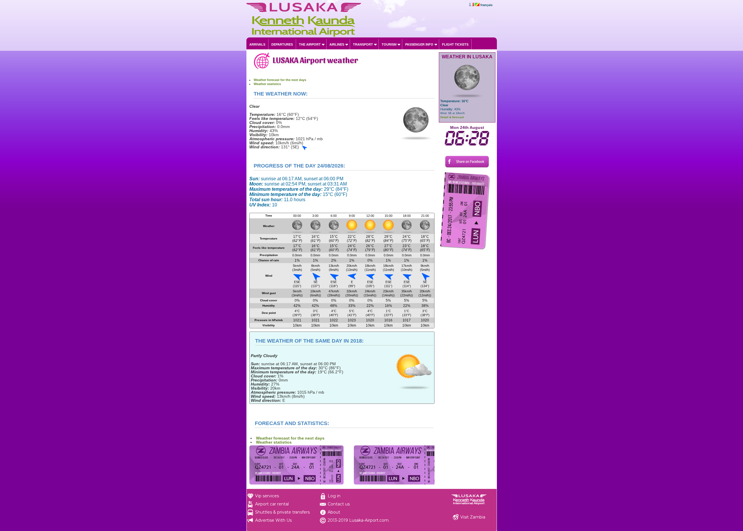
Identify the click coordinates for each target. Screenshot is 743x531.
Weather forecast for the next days (280, 80)
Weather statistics (267, 84)
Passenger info (419, 44)
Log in (334, 495)
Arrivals (257, 44)
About (334, 512)
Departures (282, 44)
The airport (310, 44)
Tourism (389, 44)
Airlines (336, 44)
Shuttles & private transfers (282, 512)
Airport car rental (272, 504)
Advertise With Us (273, 520)
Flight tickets (455, 44)
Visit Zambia (472, 517)
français (486, 5)
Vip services (267, 495)
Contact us (339, 504)
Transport (363, 44)
